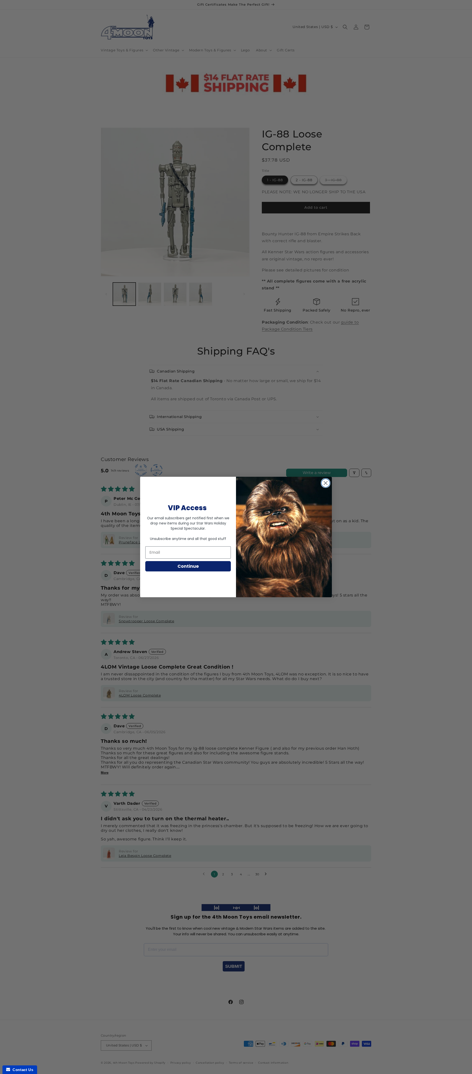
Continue (188, 566)
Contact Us (21, 1070)
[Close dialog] (325, 483)
